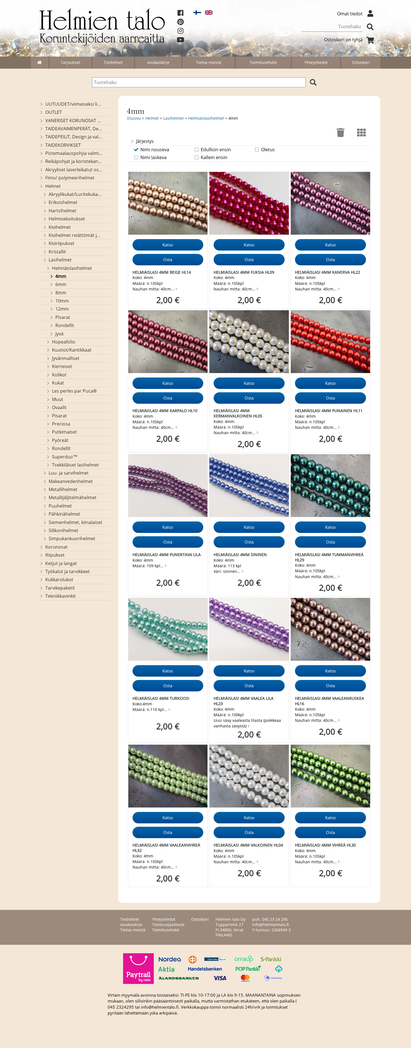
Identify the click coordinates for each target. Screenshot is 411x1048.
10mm (62, 301)
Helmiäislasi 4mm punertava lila (167, 554)
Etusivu (134, 118)
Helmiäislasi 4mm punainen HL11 (329, 410)
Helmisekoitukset (67, 219)
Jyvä (59, 334)
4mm (60, 276)
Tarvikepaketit (60, 588)
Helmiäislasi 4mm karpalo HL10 (165, 410)
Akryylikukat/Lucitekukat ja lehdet (76, 194)
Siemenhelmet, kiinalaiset (75, 522)
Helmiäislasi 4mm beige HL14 (162, 272)
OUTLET (53, 112)
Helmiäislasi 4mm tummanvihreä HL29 (329, 557)
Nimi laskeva (153, 157)
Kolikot (59, 375)
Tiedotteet (113, 62)
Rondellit (64, 325)
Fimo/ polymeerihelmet (70, 178)
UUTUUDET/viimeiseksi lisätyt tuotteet (74, 104)
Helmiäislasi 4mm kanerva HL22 (327, 272)
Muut (57, 399)
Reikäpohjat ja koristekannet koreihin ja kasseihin (74, 161)
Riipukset (55, 555)
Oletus (268, 149)
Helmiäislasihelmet (72, 268)
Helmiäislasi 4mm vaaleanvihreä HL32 (166, 847)
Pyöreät (60, 440)
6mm (60, 284)
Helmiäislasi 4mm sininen (240, 554)
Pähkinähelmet (64, 514)
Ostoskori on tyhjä (343, 40)
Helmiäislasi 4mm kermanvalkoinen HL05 (238, 413)
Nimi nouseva (154, 149)
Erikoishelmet (63, 202)
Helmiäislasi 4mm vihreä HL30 (325, 845)
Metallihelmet (63, 489)
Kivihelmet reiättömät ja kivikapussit (76, 235)
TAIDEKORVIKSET (63, 145)
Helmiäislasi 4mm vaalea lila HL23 (243, 701)
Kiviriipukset (61, 243)
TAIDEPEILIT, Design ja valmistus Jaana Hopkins (74, 137)
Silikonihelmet (63, 530)
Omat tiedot (350, 14)
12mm (62, 309)
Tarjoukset (70, 62)
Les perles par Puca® (74, 391)
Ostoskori (361, 62)
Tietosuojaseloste (168, 924)
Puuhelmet (60, 506)
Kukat (58, 383)
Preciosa (61, 424)
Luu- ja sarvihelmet (69, 473)
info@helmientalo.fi (270, 924)
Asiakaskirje (158, 62)
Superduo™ (64, 457)
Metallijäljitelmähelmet (72, 497)
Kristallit (57, 252)
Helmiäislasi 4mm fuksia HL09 (244, 272)
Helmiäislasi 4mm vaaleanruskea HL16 (329, 701)
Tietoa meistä (208, 62)
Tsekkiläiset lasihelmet (75, 465)
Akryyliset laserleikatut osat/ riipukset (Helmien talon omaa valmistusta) (74, 170)
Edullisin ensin (216, 149)
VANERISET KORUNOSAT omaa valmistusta (74, 120)
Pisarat (62, 317)
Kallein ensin (214, 157)
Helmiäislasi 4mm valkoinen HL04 (248, 845)
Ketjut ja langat (61, 563)
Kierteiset (62, 366)
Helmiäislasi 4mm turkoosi (161, 698)
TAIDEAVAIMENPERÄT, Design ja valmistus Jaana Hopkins (74, 129)
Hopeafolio (63, 342)
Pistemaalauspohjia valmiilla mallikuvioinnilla (74, 153)
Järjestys (145, 141)
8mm (60, 293)
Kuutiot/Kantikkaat (71, 350)
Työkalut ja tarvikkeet (67, 571)
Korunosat (56, 547)
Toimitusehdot (263, 62)
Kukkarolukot (59, 579)
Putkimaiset (64, 432)
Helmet (53, 186)
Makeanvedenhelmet (71, 481)
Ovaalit (59, 407)
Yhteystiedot (316, 62)
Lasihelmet (60, 260)
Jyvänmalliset (65, 358)
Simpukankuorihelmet (72, 538)
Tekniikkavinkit (60, 596)
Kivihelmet (60, 227)
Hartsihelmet (62, 211)
